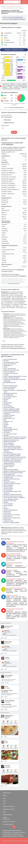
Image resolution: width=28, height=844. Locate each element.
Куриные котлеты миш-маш (11, 370)
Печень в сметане (8, 488)
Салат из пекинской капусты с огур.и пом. (15, 437)
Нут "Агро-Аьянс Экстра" (10, 434)
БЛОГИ (4, 798)
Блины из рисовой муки (10, 359)
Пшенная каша (8, 416)
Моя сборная (7, 398)
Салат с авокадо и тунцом (11, 499)
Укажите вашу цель (6, 115)
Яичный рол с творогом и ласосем (13, 458)
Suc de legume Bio (8, 395)
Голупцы (6, 374)
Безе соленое (7, 519)
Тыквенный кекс (8, 430)
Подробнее (22, 276)
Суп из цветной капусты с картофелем (14, 497)
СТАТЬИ (4, 801)
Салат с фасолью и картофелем (12, 448)
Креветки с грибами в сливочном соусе (14, 471)
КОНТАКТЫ (13, 821)
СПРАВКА (5, 817)
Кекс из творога (8, 406)
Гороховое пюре (8, 477)
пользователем (17, 17)
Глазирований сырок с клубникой (13, 476)
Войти (25, 2)
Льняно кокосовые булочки (11, 440)
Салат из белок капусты (10, 396)
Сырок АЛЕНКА (8, 516)
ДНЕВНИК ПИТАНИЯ (7, 792)
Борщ (5, 468)
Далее (14, 132)
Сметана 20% (7, 511)
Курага (5, 426)
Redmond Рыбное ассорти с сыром (13, 496)
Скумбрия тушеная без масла (12, 479)
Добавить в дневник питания (14, 50)
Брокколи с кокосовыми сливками (13, 472)
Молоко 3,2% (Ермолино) (10, 510)
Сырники (6, 424)
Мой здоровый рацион (17, 19)
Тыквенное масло (8, 521)
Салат (5, 507)
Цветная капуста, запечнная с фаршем (14, 438)
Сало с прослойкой (9, 388)
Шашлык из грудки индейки (11, 522)
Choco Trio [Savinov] (9, 371)
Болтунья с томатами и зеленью (12, 494)
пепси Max (6, 480)
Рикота (5, 367)
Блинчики (6, 404)
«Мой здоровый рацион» (14, 283)
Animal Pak (21, 8)
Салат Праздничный (9, 465)
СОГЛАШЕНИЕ (6, 824)
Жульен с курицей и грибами (12, 409)
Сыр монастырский (9, 407)
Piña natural (7, 432)
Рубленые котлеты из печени (12, 514)
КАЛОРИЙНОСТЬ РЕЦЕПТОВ (9, 809)
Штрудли (6, 435)
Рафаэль (6, 502)
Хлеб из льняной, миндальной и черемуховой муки (12, 462)
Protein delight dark (9, 474)
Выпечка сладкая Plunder (11, 385)
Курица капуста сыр (9, 418)
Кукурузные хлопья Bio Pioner (12, 518)
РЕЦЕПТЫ (5, 795)
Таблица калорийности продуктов (13, 6)
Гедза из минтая (8, 452)
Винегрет (6, 360)
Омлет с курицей (8, 485)
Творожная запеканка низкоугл (12, 446)
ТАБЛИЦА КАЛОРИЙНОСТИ (8, 806)
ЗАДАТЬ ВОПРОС (6, 821)
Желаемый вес (5, 125)
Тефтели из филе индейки (11, 469)
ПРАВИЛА (11, 824)
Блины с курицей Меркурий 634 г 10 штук (15, 376)
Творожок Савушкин (9, 482)
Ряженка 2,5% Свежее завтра (11, 378)
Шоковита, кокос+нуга (10, 500)
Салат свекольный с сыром (11, 362)
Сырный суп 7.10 (8, 421)
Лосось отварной (8, 504)
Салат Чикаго (7, 513)
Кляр (5, 420)
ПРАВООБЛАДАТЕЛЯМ (7, 814)
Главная (3, 6)
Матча (5, 401)
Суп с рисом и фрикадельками (12, 454)
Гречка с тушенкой (9, 444)
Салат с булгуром (8, 443)
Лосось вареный (8, 505)
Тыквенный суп (8, 365)
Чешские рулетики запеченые (12, 483)
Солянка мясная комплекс (11, 373)
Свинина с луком (8, 466)
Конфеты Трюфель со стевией (12, 455)
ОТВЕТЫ (4, 812)
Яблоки (6, 423)
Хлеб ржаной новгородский (11, 410)
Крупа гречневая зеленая (11, 429)
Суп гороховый (8, 490)
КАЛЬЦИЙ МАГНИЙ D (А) (10, 393)
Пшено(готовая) (8, 486)
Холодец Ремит (8, 402)
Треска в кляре (8, 427)
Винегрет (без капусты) (10, 441)
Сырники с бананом (9, 415)
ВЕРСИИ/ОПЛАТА (6, 819)
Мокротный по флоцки (10, 387)
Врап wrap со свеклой (10, 364)
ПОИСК (4, 803)
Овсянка (6, 399)
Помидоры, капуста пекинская (12, 460)
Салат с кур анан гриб (10, 368)
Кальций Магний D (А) (9, 382)
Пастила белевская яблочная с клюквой (15, 457)
